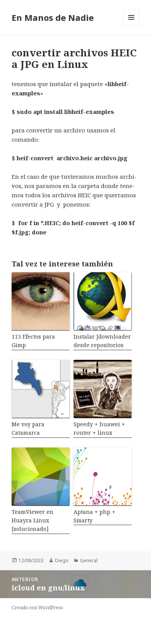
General (89, 560)
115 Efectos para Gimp (33, 341)
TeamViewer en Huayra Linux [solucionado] (32, 520)
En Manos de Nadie (53, 17)
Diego (62, 560)
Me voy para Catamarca (28, 428)
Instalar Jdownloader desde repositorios (102, 341)
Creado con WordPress (37, 607)
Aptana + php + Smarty (94, 516)
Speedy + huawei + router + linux (99, 428)
